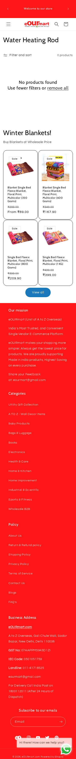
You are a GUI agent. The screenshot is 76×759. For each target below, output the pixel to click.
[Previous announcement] (7, 8)
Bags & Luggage (19, 433)
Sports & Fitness (20, 499)
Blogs (12, 592)
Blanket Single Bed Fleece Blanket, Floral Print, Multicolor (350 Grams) (19, 194)
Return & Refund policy (24, 545)
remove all (57, 88)
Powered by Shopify (52, 757)
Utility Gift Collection (23, 404)
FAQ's (12, 602)
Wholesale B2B (19, 509)
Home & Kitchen (19, 471)
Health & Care (18, 461)
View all (38, 292)
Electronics (16, 452)
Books (12, 442)
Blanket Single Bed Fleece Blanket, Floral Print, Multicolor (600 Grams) (54, 194)
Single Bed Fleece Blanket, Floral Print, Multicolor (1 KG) (55, 260)
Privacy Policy (18, 564)
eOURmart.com (31, 757)
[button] (8, 24)
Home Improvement (22, 480)
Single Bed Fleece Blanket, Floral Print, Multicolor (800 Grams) (20, 262)
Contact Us (16, 583)
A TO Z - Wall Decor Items (26, 414)
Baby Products (19, 423)
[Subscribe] (60, 722)
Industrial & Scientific (23, 489)
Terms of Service (20, 573)
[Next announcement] (68, 8)
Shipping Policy (19, 554)
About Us (15, 535)
